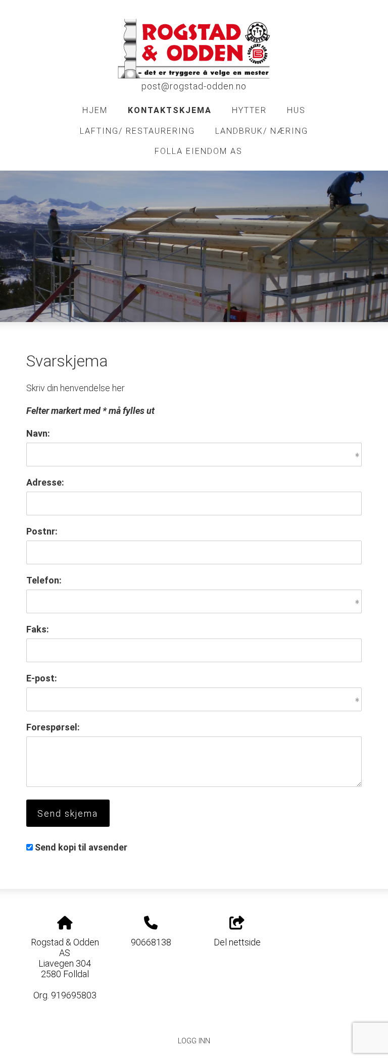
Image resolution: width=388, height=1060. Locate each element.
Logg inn (194, 1041)
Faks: (37, 629)
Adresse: (45, 482)
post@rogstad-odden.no (194, 86)
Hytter (249, 110)
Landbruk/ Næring (261, 131)
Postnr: (42, 531)
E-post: (41, 678)
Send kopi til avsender (81, 847)
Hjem (95, 110)
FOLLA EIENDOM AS (199, 151)
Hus (296, 110)
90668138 (151, 942)
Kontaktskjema (170, 110)
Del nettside (237, 942)
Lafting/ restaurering (137, 131)
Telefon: (44, 580)
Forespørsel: (53, 727)
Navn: (38, 433)
